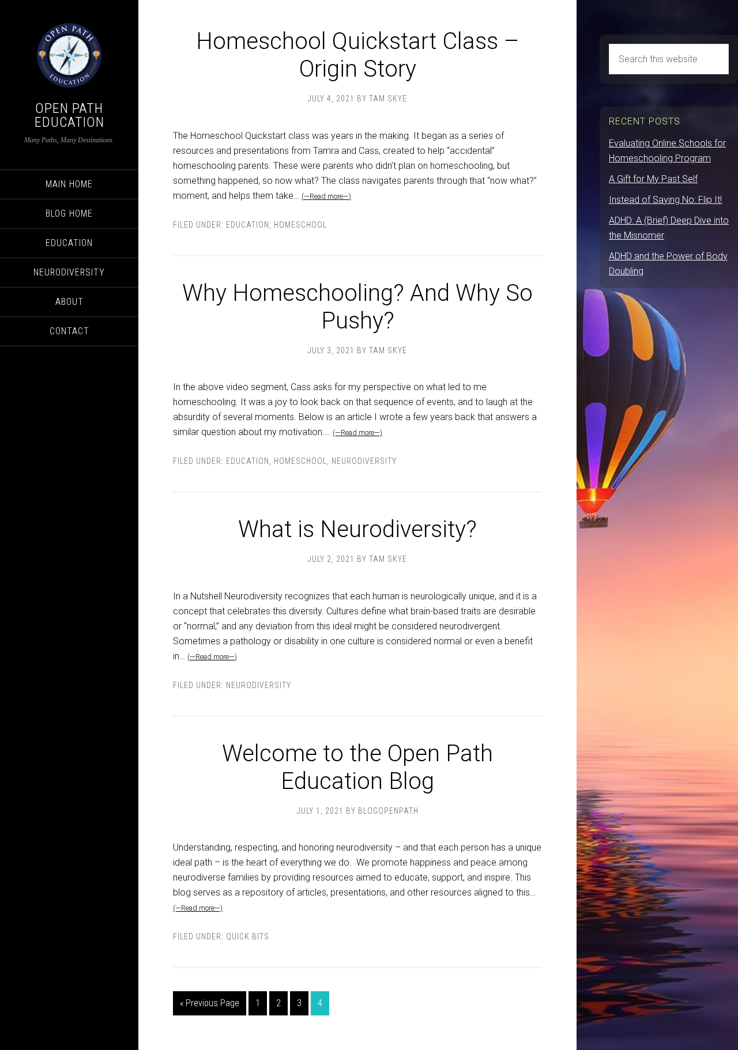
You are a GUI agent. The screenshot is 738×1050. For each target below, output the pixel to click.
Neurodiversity (364, 461)
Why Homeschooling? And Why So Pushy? (357, 307)
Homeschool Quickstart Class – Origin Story (357, 55)
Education (247, 224)
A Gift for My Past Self (653, 178)
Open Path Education (69, 115)
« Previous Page (209, 1003)
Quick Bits (247, 936)
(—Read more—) (326, 196)
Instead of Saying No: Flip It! (665, 199)
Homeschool (300, 224)
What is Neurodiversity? (357, 529)
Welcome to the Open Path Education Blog (357, 767)
